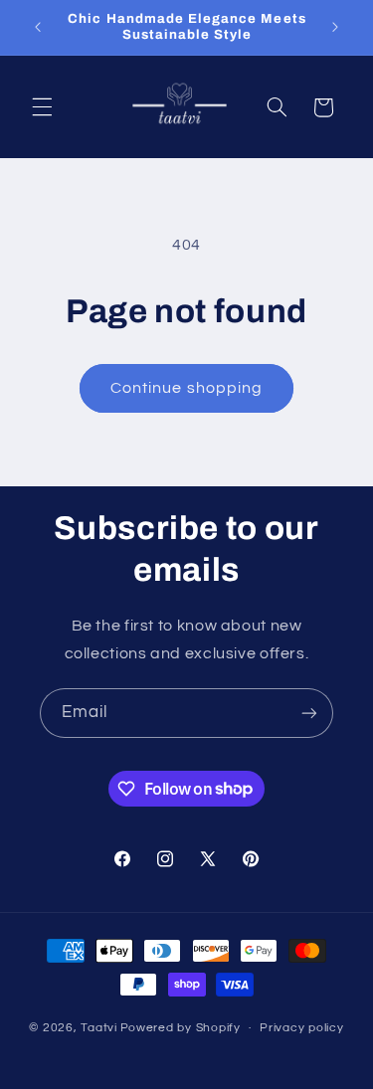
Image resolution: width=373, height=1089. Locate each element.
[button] (42, 107)
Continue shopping (186, 388)
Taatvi (98, 1027)
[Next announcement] (335, 27)
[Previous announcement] (38, 27)
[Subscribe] (309, 712)
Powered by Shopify (180, 1027)
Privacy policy (301, 1027)
